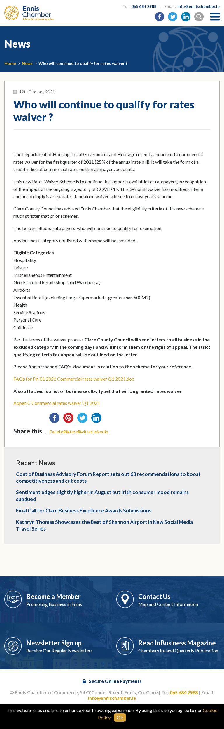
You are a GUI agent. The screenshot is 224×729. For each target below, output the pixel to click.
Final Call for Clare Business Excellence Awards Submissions (83, 510)
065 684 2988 (143, 6)
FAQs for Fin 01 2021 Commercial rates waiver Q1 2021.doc (73, 378)
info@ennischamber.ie (198, 6)
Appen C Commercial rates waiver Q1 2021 (56, 403)
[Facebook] (56, 420)
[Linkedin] (98, 420)
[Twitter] (84, 420)
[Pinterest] (70, 420)
